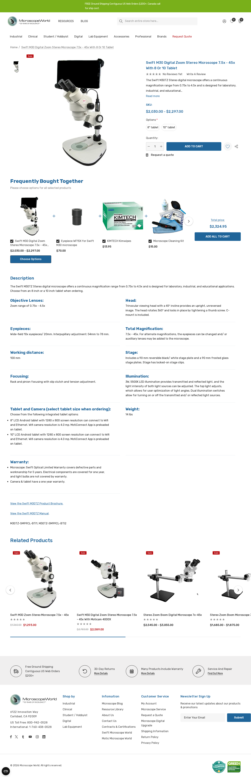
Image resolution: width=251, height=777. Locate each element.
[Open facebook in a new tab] (10, 736)
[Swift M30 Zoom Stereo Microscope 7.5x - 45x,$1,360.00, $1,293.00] (41, 579)
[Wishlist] (228, 146)
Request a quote (162, 155)
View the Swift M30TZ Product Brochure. (36, 503)
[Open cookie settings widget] (6, 771)
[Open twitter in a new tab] (17, 736)
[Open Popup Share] (236, 146)
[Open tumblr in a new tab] (23, 736)
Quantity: (152, 138)
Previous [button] (11, 221)
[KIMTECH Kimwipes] (122, 216)
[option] (31, 229)
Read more (153, 96)
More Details (101, 673)
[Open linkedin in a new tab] (44, 736)
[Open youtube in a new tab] (31, 736)
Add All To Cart (218, 236)
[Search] (121, 21)
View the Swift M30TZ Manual (29, 513)
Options (152, 119)
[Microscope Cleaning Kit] (169, 216)
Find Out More (215, 673)
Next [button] (188, 221)
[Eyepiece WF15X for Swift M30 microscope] (76, 216)
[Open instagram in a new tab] (38, 736)
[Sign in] (224, 21)
